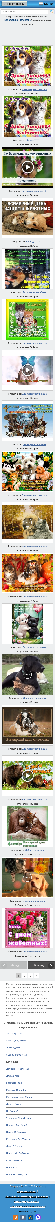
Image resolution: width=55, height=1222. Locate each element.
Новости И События (17, 1153)
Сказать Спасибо (16, 1089)
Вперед (39, 965)
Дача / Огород (14, 1146)
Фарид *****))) (34, 140)
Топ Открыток (14, 1033)
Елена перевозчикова (34, 89)
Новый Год (12, 1167)
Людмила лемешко (34, 901)
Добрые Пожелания (17, 1068)
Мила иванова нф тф (34, 191)
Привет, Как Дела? (16, 1125)
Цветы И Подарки (16, 1132)
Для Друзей (13, 1075)
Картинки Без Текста (18, 1139)
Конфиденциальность (26, 1201)
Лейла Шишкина (34, 850)
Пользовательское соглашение (27, 1206)
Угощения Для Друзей (18, 1118)
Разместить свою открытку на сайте (27, 1196)
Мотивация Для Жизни (19, 1096)
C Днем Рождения (16, 1054)
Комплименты (14, 1160)
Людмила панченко (34, 698)
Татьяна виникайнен (34, 292)
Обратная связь (26, 1191)
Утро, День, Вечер (16, 1040)
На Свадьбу (13, 1111)
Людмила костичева (34, 647)
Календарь (25, 19)
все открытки (14, 3)
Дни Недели (13, 1047)
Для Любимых (14, 1104)
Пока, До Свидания (17, 1174)
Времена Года (14, 1082)
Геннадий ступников (34, 444)
